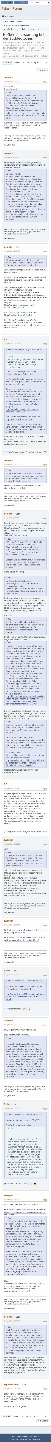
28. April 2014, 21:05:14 (12, 1199)
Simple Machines (34, 1439)
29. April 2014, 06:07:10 (12, 1321)
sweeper (8, 77)
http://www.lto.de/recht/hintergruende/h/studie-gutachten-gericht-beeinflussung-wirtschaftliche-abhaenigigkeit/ (25, 530)
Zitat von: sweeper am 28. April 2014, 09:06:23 (25, 1114)
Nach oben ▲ (34, 1437)
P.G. (6, 339)
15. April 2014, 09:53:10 (12, 464)
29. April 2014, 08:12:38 (12, 1389)
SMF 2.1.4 (14, 1439)
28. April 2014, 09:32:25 (12, 1108)
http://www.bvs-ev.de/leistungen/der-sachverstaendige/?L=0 (20, 306)
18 (31, 62)
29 (45, 62)
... (26, 62)
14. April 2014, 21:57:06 (12, 251)
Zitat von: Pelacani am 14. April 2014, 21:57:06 (25, 350)
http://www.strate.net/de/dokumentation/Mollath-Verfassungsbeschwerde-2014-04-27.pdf (25, 938)
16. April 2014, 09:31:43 (12, 788)
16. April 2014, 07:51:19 (12, 518)
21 (41, 62)
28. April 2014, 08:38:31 (12, 925)
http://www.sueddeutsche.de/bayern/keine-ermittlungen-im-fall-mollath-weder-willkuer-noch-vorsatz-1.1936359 (25, 165)
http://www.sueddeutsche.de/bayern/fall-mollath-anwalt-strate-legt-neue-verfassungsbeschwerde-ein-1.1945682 (25, 1212)
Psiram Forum (11, 8)
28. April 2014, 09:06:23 (12, 1025)
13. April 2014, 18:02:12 (12, 81)
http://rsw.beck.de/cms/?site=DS (18, 315)
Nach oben (6, 1416)
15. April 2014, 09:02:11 (12, 343)
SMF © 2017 (23, 1439)
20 (38, 62)
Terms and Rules (22, 1437)
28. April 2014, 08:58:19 (12, 975)
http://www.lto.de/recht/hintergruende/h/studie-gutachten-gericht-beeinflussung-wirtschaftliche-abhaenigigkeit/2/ (25, 763)
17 (28, 62)
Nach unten (7, 63)
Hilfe (13, 1437)
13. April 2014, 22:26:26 (12, 157)
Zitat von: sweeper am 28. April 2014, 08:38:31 (25, 981)
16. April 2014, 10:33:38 (12, 844)
